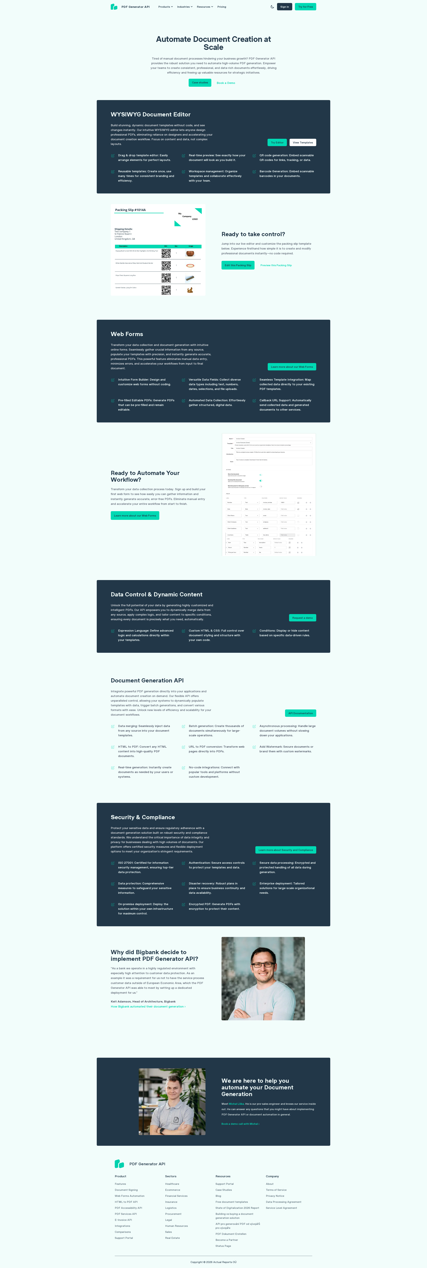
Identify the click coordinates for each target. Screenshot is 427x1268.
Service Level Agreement (281, 1207)
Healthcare (172, 1183)
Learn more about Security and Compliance (286, 849)
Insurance (171, 1201)
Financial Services (176, 1195)
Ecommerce (172, 1189)
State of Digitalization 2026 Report (237, 1207)
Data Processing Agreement (283, 1201)
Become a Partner (227, 1239)
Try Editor (277, 142)
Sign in (284, 6)
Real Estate (172, 1237)
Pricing (222, 6)
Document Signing (126, 1189)
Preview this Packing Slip (276, 265)
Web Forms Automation (129, 1195)
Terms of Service (276, 1189)
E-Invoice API (123, 1219)
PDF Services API (126, 1213)
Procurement (173, 1213)
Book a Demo (226, 83)
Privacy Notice (275, 1195)
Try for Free (305, 6)
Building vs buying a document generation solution (234, 1215)
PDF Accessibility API (128, 1207)
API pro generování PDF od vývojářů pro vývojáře (238, 1225)
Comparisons (123, 1231)
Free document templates (232, 1201)
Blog (218, 1195)
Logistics (170, 1207)
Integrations (122, 1225)
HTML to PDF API (126, 1201)
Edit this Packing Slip (238, 265)
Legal (168, 1219)
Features (120, 1183)
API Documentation (300, 713)
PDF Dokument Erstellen (231, 1233)
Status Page (223, 1245)
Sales (168, 1231)
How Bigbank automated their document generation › (148, 1006)
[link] (130, 6)
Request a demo (302, 617)
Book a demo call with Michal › (240, 1123)
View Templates (303, 142)
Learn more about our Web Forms (292, 366)
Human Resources (176, 1225)
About (270, 1183)
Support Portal (124, 1237)
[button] (272, 7)
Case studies (200, 82)
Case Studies (224, 1189)
